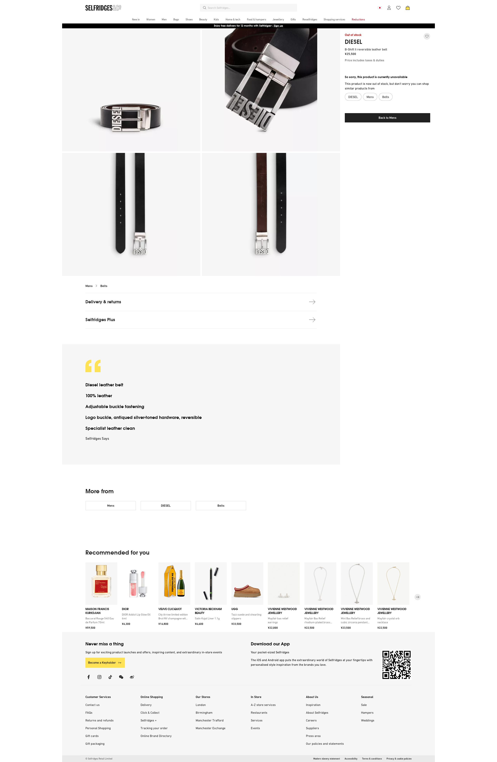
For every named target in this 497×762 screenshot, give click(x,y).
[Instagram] (99, 679)
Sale (364, 705)
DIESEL (353, 41)
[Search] (205, 8)
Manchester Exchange (210, 728)
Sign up (278, 25)
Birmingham (204, 712)
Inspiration (313, 705)
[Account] (389, 8)
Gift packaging (94, 743)
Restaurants (259, 712)
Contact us (92, 705)
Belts (103, 286)
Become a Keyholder (102, 662)
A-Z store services (263, 705)
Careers (311, 720)
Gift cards (92, 736)
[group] (248, 597)
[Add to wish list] (427, 36)
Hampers (367, 712)
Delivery (146, 705)
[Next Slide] (417, 597)
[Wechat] (121, 679)
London (201, 705)
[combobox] (251, 8)
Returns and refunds (99, 720)
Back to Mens (387, 118)
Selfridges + (149, 720)
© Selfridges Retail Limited (98, 758)
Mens (89, 286)
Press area (313, 736)
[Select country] (380, 8)
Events (255, 728)
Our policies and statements (325, 743)
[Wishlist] (398, 8)
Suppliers (312, 728)
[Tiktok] (110, 679)
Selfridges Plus (100, 319)
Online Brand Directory (156, 736)
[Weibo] (132, 679)
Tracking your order (154, 728)
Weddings (367, 720)
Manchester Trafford (210, 720)
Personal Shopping (98, 728)
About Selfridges (317, 712)
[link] (100, 620)
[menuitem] (136, 19)
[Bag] (408, 8)
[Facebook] (88, 679)
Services (256, 720)
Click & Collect (150, 712)
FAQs (88, 712)
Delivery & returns (103, 302)
